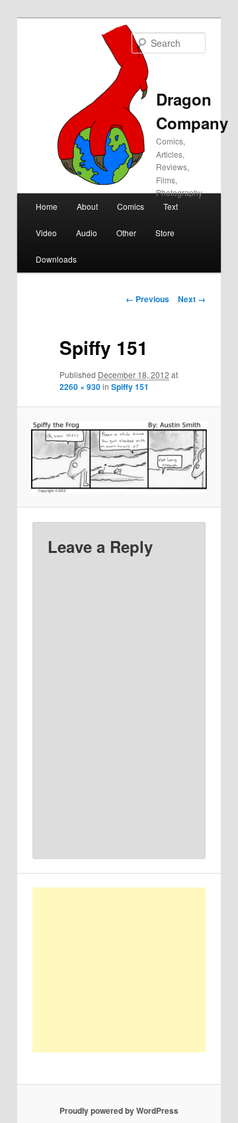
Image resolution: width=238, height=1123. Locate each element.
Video (46, 232)
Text (170, 206)
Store (165, 232)
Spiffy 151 (130, 387)
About (87, 206)
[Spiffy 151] (118, 457)
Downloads (56, 259)
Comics (130, 206)
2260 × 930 (80, 387)
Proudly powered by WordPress (119, 1110)
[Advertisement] (133, 969)
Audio (86, 232)
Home (47, 206)
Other (126, 232)
